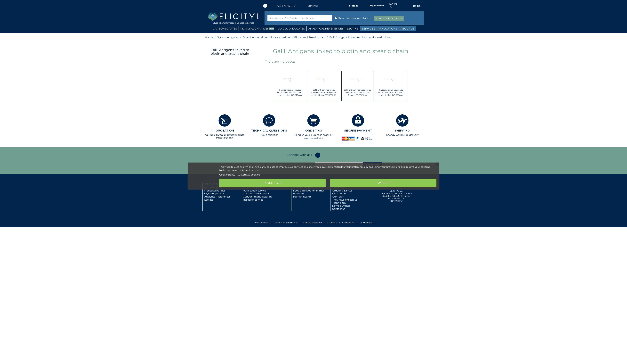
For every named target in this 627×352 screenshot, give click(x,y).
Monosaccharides (214, 190)
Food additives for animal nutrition (308, 192)
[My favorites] (366, 5)
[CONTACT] (304, 6)
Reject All (272, 183)
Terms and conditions (285, 222)
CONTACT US (396, 201)
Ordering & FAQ (342, 190)
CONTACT (313, 6)
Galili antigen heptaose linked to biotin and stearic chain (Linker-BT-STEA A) (324, 92)
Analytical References (217, 196)
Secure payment (312, 222)
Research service (253, 199)
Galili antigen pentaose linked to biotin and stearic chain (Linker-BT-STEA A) (290, 92)
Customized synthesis (256, 193)
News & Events (341, 205)
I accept (383, 183)
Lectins (208, 199)
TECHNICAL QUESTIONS (269, 130)
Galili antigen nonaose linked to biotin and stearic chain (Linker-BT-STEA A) (357, 92)
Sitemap (332, 222)
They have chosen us (344, 199)
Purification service (254, 190)
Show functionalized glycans (353, 18)
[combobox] (294, 18)
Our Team (338, 196)
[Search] (329, 18)
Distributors (339, 193)
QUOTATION (225, 130)
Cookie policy (227, 174)
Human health (302, 196)
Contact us (338, 208)
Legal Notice (261, 222)
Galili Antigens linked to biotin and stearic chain (230, 52)
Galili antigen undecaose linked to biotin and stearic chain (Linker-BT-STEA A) (391, 92)
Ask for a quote (214, 134)
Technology (339, 202)
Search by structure (389, 18)
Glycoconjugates (214, 193)
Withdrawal (366, 222)
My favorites (377, 5)
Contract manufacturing (258, 196)
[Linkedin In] (265, 6)
